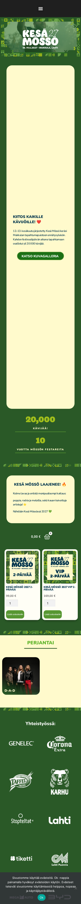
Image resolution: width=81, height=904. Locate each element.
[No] (75, 888)
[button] (40, 8)
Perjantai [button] (40, 643)
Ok (42, 897)
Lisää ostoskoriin (15, 614)
